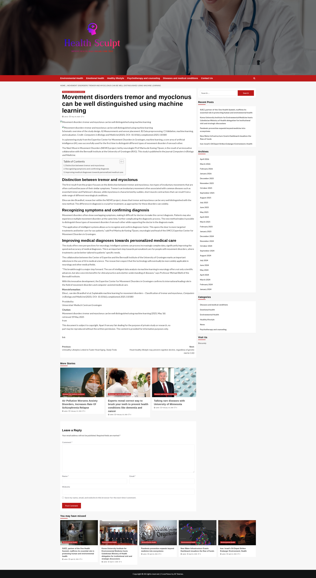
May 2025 (204, 212)
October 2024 (206, 246)
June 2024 (204, 265)
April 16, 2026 (153, 554)
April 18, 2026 (74, 559)
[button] (254, 78)
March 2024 (205, 279)
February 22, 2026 (76, 411)
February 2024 (206, 284)
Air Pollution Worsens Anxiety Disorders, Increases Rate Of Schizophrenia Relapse (80, 404)
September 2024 (207, 251)
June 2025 (204, 207)
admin (66, 117)
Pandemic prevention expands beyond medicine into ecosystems (222, 129)
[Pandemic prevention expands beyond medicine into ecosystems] (158, 532)
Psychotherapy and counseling (143, 78)
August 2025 (205, 198)
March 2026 (205, 164)
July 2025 (204, 202)
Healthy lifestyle (115, 78)
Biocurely (202, 343)
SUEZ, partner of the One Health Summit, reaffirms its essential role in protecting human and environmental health (226, 111)
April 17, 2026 (114, 562)
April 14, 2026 (232, 554)
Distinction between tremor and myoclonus (84, 165)
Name (65, 476)
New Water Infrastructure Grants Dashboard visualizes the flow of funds (225, 137)
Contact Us (207, 78)
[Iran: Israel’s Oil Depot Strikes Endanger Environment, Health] (237, 532)
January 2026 (205, 173)
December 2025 (207, 178)
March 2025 (205, 222)
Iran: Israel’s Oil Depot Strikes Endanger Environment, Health (226, 144)
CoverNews (166, 574)
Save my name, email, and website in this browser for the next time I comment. (100, 497)
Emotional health (95, 78)
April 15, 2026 (193, 554)
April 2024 (204, 275)
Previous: (89, 348)
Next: (162, 350)
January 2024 (205, 289)
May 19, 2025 (75, 117)
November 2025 (207, 183)
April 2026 (204, 159)
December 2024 (207, 236)
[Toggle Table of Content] (120, 161)
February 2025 (206, 226)
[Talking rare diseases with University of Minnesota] (174, 382)
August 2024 (205, 255)
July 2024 (204, 260)
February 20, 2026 (122, 414)
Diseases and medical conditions (180, 78)
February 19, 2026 (167, 407)
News (202, 324)
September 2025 (207, 193)
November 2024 (207, 241)
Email (132, 476)
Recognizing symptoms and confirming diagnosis (87, 168)
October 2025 (206, 188)
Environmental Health (71, 78)
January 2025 (205, 231)
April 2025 (204, 217)
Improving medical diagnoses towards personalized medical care (94, 172)
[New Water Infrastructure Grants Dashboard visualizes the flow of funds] (197, 532)
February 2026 (206, 169)
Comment (67, 442)
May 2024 (204, 270)
